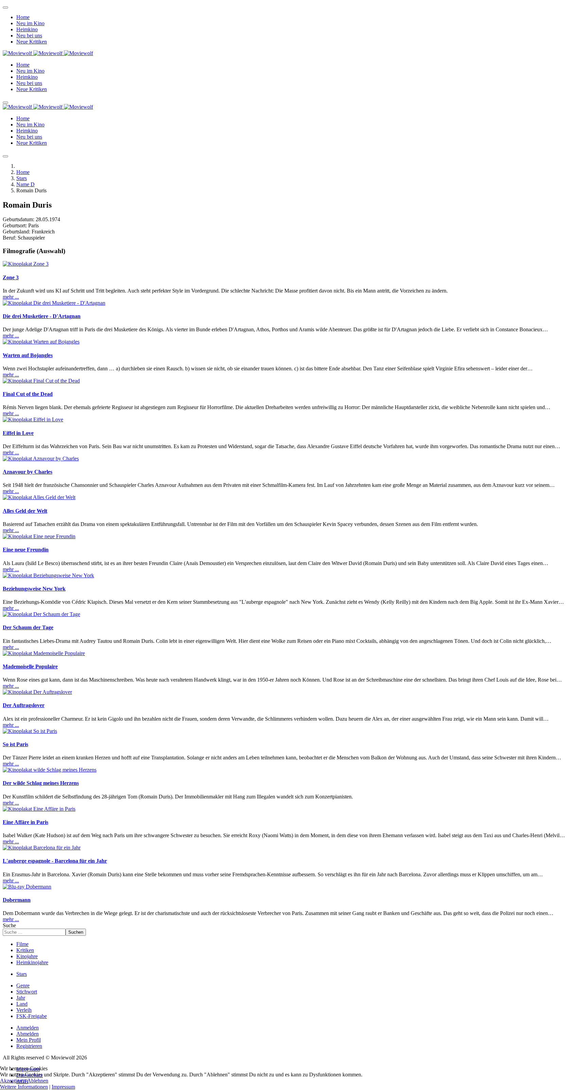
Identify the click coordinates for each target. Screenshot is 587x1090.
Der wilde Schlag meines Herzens (41, 783)
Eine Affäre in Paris (25, 822)
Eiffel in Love (18, 433)
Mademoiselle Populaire (30, 666)
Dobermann (17, 900)
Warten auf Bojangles (28, 355)
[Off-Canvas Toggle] (5, 7)
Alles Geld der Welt (25, 511)
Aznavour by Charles (27, 472)
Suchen (75, 932)
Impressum (63, 1087)
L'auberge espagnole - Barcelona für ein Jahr (55, 861)
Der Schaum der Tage (28, 627)
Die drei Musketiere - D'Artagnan (42, 316)
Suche (9, 925)
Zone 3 (11, 277)
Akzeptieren (13, 1081)
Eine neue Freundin (26, 549)
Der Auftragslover (24, 705)
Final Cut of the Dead (28, 394)
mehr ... (11, 297)
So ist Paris (15, 744)
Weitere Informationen (24, 1087)
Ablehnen (37, 1081)
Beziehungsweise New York (34, 589)
